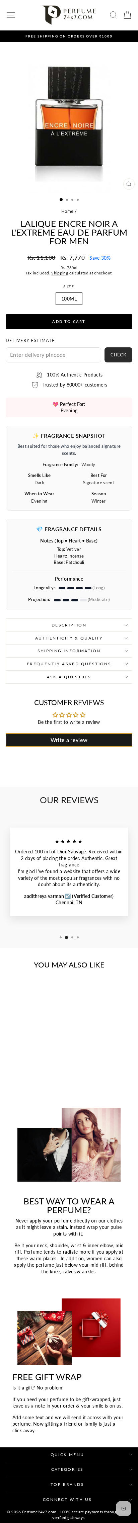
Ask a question (69, 676)
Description (69, 624)
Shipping (59, 272)
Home (67, 211)
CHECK (118, 354)
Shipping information (69, 650)
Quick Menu (67, 1454)
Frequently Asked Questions (69, 663)
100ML (69, 299)
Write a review (69, 740)
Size (69, 286)
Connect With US (67, 1499)
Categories (67, 1469)
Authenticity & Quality (69, 638)
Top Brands (67, 1484)
